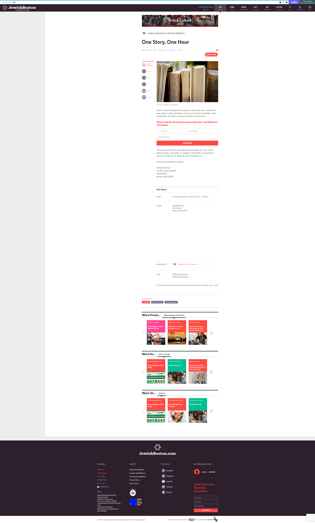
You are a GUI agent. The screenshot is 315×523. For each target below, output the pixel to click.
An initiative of (7, 2)
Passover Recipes (110, 495)
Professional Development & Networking (108, 510)
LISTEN (279, 8)
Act (255, 8)
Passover (100, 495)
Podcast (169, 492)
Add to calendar (150, 64)
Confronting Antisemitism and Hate (109, 504)
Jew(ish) (146, 302)
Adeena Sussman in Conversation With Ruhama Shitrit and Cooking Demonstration (196, 330)
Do (267, 8)
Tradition (101, 480)
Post (149, 77)
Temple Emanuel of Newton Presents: (166, 33)
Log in (204, 472)
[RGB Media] (192, 519)
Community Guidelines (137, 476)
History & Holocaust (105, 499)
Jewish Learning (171, 302)
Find (232, 8)
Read (244, 8)
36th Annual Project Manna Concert (176, 327)
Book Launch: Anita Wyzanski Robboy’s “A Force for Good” (197, 367)
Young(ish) (102, 473)
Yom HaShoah (102, 497)
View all (180, 24)
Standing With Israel (105, 507)
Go (220, 8)
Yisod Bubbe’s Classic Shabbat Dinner (156, 327)
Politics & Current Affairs (107, 501)
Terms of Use (134, 483)
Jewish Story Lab (175, 365)
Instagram (169, 476)
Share (149, 71)
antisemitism (206, 8)
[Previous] (143, 333)
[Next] (210, 333)
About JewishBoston (136, 470)
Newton (162, 393)
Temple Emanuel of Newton (187, 264)
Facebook (169, 471)
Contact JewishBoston (137, 473)
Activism (101, 483)
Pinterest (169, 487)
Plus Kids (101, 476)
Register (212, 472)
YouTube (169, 481)
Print (149, 97)
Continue (206, 510)
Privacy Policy (134, 480)
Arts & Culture (180, 20)
